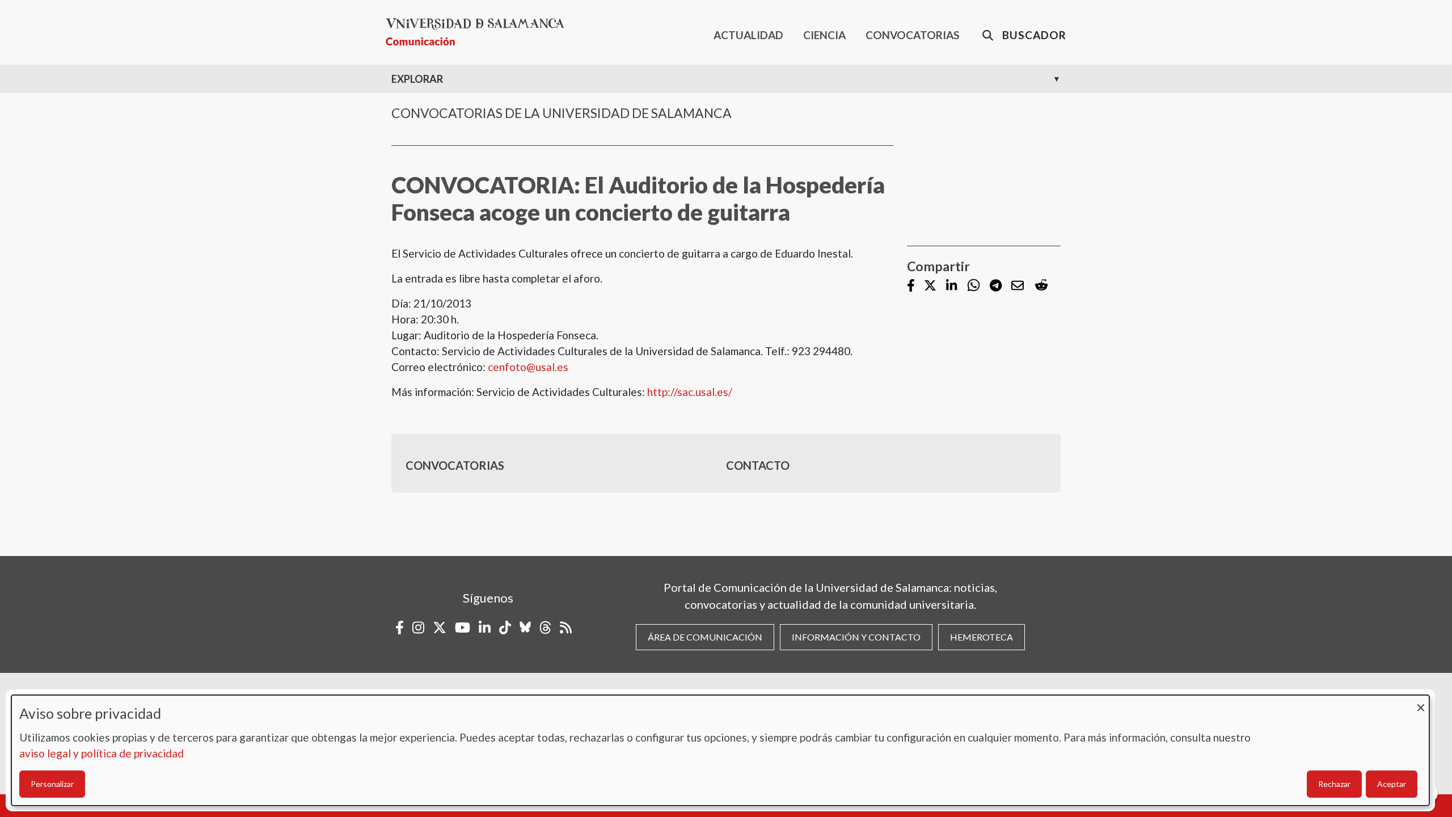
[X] (930, 286)
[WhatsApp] (973, 285)
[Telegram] (996, 286)
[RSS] (566, 627)
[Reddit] (1041, 285)
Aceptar (1391, 784)
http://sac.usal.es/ (689, 391)
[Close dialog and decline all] (1420, 702)
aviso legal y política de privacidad (101, 753)
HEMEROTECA (981, 636)
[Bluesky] (525, 627)
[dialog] (720, 750)
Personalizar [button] (52, 784)
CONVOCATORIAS (913, 34)
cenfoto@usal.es (528, 366)
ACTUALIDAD (748, 34)
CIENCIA (824, 34)
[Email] (1017, 286)
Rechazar (1334, 784)
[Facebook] (911, 286)
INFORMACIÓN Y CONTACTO (856, 636)
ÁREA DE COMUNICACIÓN (705, 636)
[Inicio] (479, 32)
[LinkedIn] (951, 286)
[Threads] (545, 627)
